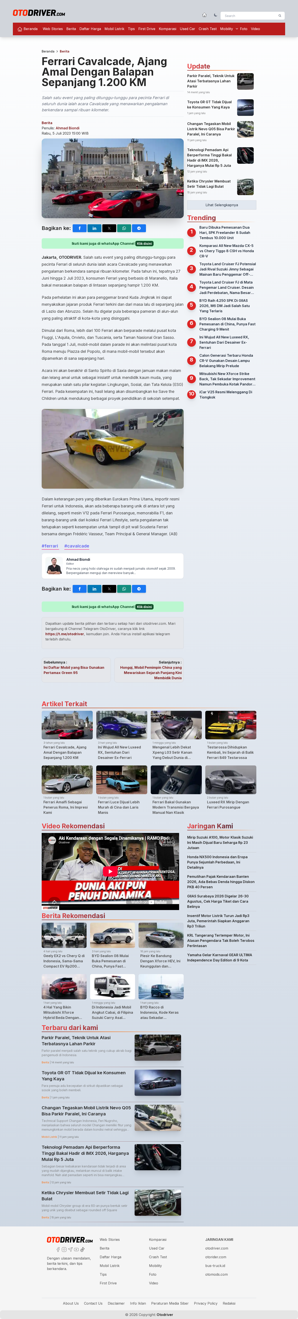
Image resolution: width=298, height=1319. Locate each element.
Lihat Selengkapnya (222, 205)
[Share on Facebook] (80, 228)
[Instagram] (64, 1249)
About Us (71, 1303)
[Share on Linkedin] (94, 228)
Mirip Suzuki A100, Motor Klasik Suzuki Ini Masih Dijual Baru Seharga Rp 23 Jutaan (220, 842)
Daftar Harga (90, 29)
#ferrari (50, 546)
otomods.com (216, 1274)
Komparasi (167, 29)
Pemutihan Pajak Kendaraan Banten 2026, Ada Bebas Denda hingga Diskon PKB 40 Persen (221, 881)
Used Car (187, 29)
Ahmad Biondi (67, 128)
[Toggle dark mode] (215, 15)
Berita (71, 29)
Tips (131, 29)
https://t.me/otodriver (64, 634)
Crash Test (208, 29)
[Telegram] (70, 1249)
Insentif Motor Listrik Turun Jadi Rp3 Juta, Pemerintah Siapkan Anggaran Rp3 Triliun (218, 921)
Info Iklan (138, 1303)
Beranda (30, 29)
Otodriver (164, 1314)
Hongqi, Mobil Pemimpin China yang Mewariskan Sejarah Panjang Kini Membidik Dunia (151, 672)
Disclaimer (116, 1303)
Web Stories (53, 29)
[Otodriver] (39, 13)
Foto (243, 29)
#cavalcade (76, 546)
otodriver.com (216, 1248)
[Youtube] (76, 1249)
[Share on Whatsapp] (124, 228)
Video (255, 29)
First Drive (146, 29)
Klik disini (144, 243)
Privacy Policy (206, 1303)
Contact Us (93, 1303)
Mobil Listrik (114, 29)
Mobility (226, 29)
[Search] (280, 15)
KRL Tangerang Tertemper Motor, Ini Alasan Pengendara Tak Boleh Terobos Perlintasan (220, 940)
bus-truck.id (215, 1265)
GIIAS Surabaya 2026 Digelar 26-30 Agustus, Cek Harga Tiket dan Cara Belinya (218, 901)
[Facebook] (58, 1249)
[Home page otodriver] (204, 15)
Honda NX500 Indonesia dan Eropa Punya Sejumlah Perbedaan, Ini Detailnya (217, 862)
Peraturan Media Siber (170, 1303)
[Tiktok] (82, 1249)
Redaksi (229, 1303)
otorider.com (215, 1257)
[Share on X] (109, 228)
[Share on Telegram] (139, 228)
